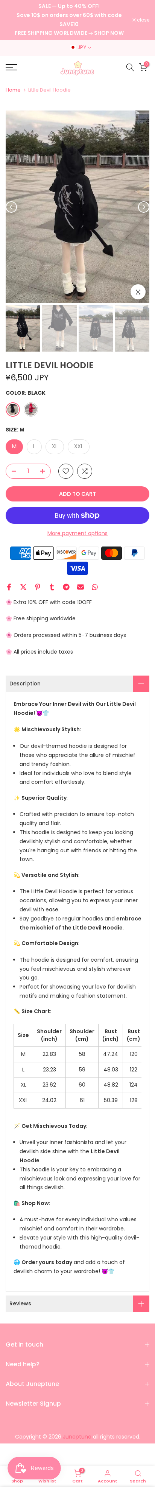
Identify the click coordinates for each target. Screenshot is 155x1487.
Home (13, 89)
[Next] (143, 207)
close (142, 20)
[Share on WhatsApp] (94, 587)
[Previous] (11, 207)
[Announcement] (69, 20)
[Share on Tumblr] (52, 587)
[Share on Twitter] (23, 587)
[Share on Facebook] (9, 587)
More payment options (77, 533)
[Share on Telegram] (66, 587)
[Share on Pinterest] (37, 587)
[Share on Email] (80, 587)
